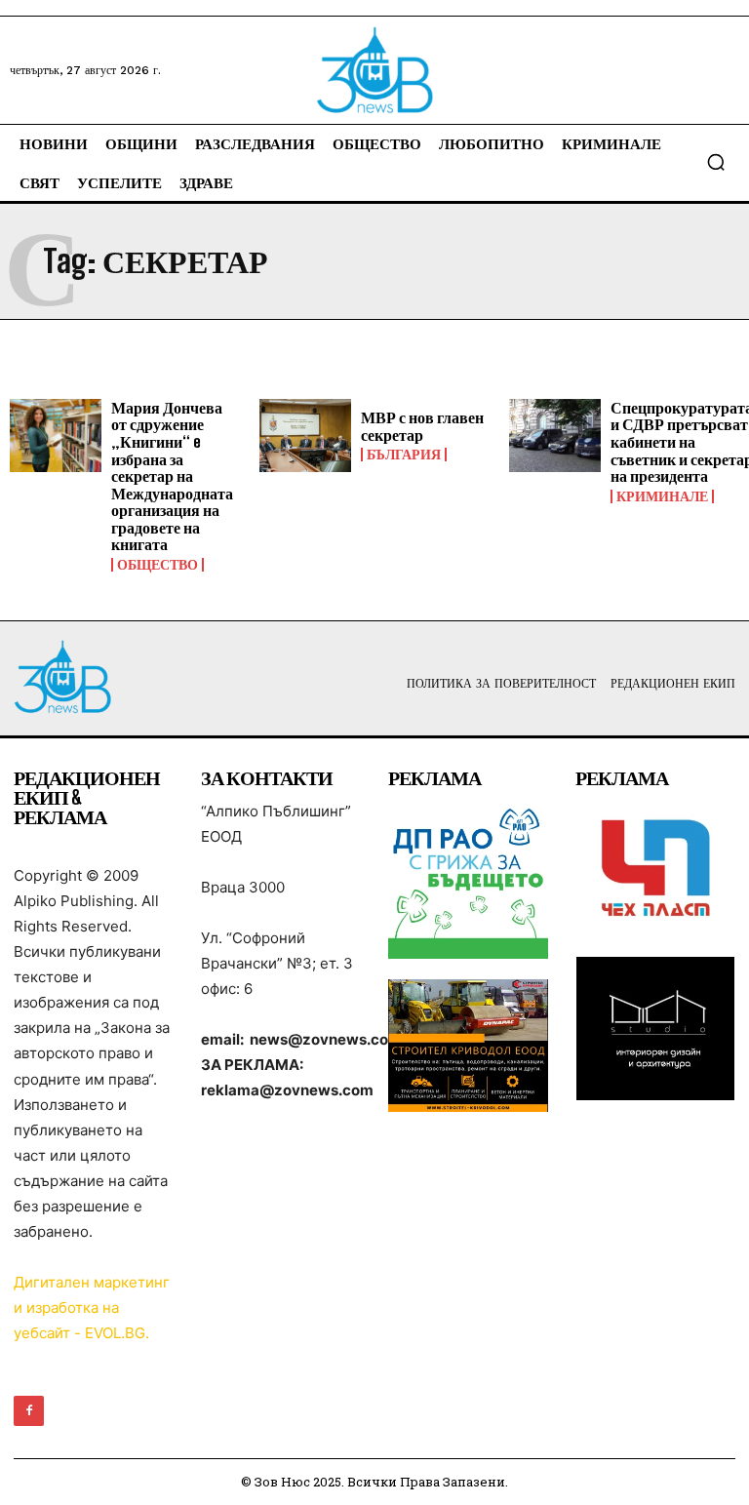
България (404, 454)
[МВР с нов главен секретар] (305, 436)
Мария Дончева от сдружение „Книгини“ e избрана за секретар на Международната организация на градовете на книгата (172, 476)
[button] (715, 161)
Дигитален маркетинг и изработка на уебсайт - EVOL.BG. (92, 1307)
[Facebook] (29, 1411)
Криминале (662, 496)
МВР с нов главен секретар (422, 426)
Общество (157, 565)
